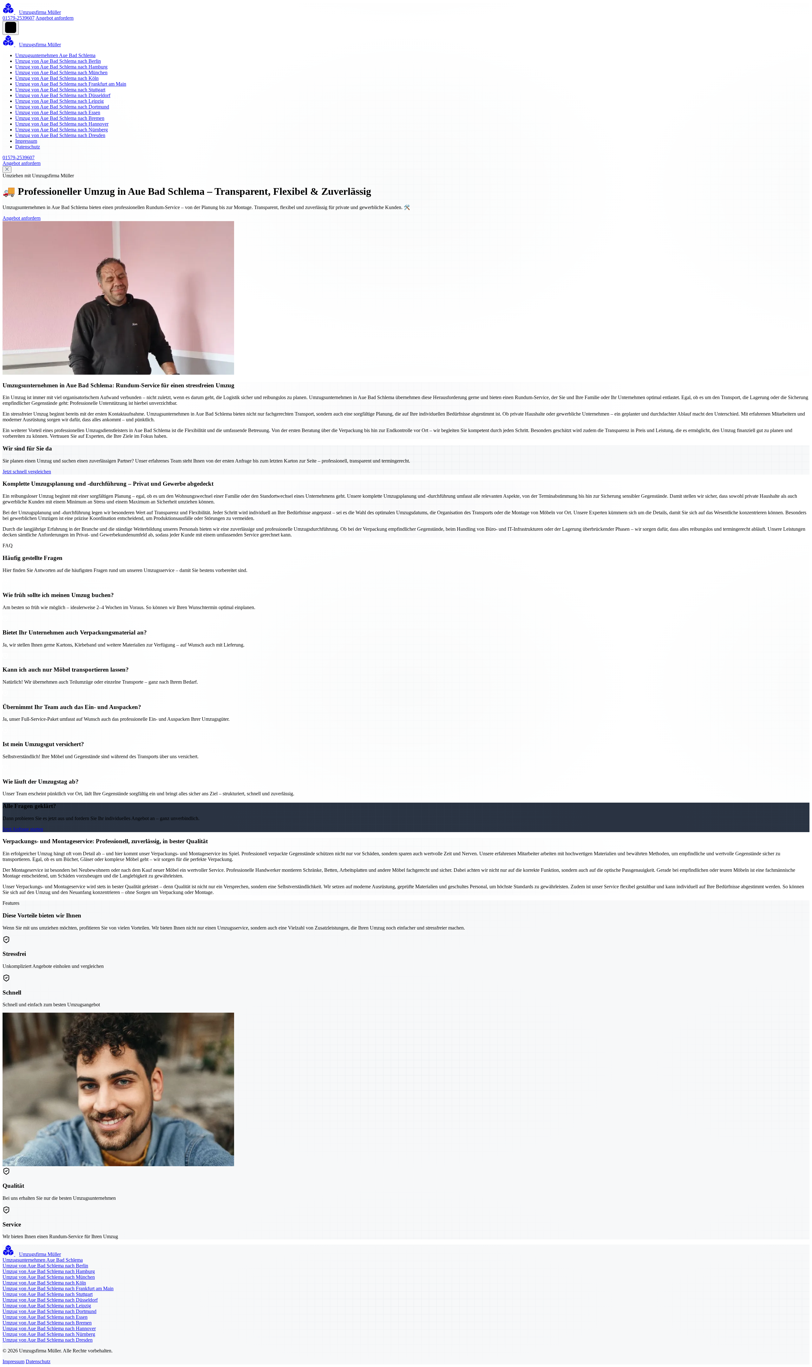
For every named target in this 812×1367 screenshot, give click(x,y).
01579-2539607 (19, 18)
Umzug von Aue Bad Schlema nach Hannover (61, 124)
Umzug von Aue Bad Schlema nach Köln (57, 78)
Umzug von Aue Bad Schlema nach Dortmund (62, 106)
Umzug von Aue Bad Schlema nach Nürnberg (61, 129)
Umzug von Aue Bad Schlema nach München (61, 72)
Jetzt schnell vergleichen (27, 471)
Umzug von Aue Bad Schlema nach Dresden (60, 135)
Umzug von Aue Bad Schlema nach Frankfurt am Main (70, 84)
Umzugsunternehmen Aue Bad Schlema (55, 55)
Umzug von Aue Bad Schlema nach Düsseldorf (62, 95)
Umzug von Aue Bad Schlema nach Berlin (58, 61)
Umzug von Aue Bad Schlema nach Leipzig (59, 101)
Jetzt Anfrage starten (23, 829)
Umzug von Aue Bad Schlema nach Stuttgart (60, 89)
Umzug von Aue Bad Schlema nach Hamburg (61, 66)
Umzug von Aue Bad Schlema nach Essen (57, 112)
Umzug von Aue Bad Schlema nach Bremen (59, 118)
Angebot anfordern (55, 18)
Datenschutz (27, 146)
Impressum (26, 141)
